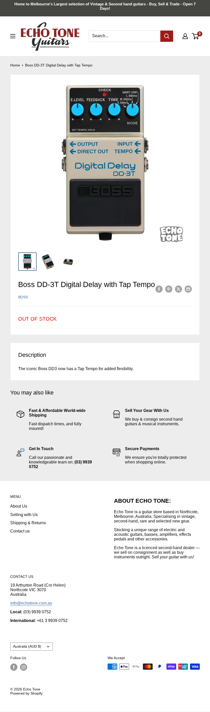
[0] (195, 36)
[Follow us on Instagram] (23, 667)
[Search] (166, 36)
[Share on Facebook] (159, 289)
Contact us (20, 531)
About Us (18, 506)
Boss (23, 297)
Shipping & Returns (28, 523)
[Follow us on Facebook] (13, 667)
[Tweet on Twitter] (178, 289)
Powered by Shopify (26, 693)
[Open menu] (12, 36)
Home (15, 65)
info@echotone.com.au (31, 603)
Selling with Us (24, 514)
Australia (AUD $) (27, 646)
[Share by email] (188, 289)
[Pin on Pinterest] (168, 289)
